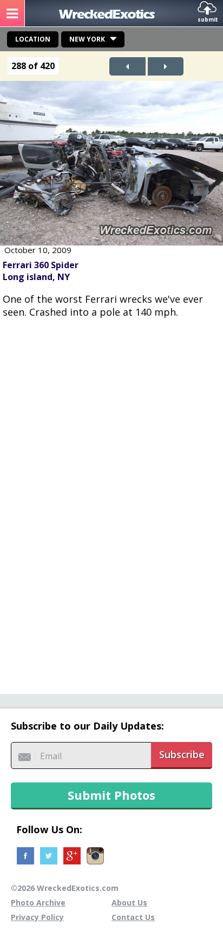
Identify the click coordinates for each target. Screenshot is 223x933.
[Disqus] (111, 500)
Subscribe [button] (182, 754)
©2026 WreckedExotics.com (65, 888)
